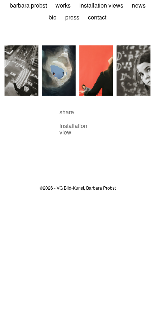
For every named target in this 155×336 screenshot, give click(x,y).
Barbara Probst (28, 5)
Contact (97, 17)
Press (72, 17)
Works (63, 5)
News (139, 5)
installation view (73, 128)
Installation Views (101, 5)
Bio (53, 17)
